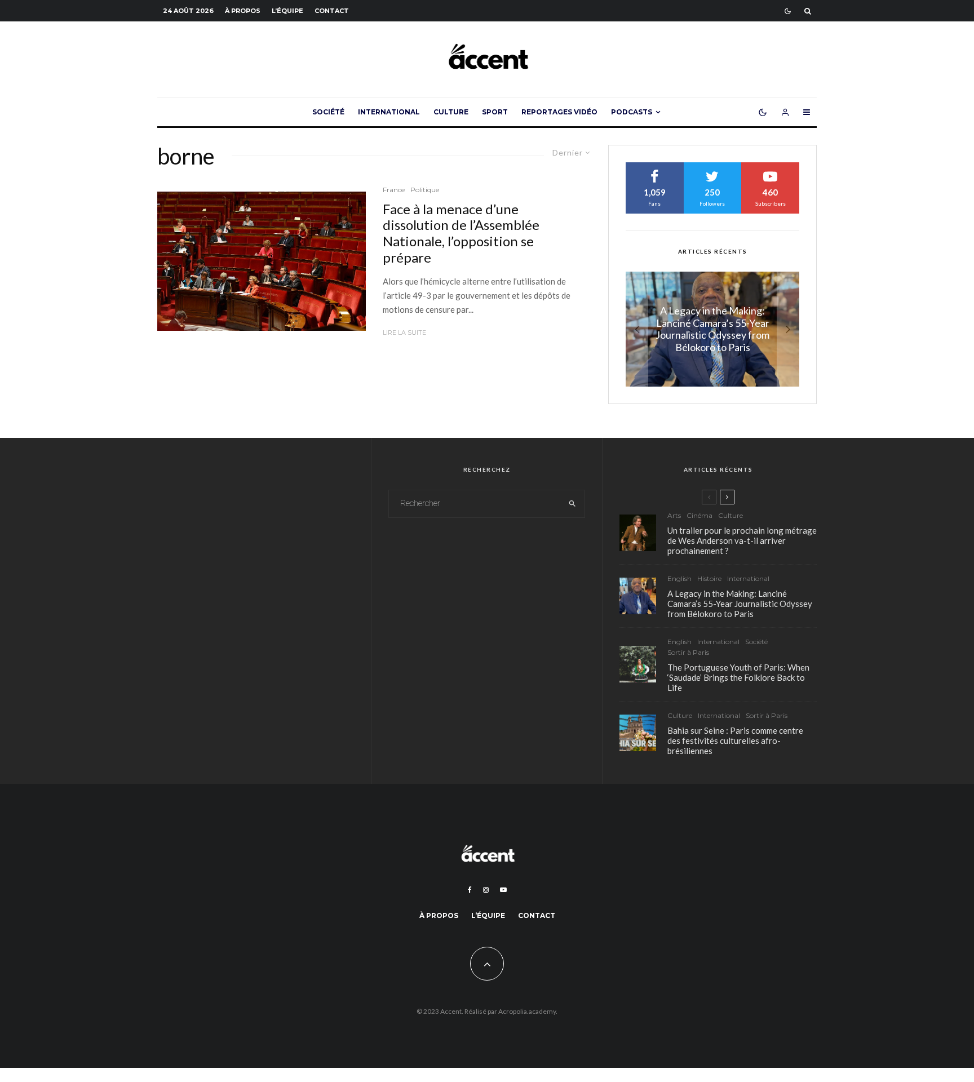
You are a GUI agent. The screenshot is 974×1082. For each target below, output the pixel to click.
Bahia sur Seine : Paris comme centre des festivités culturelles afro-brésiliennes (735, 740)
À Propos (242, 11)
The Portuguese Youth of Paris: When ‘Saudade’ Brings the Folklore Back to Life (738, 677)
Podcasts (631, 112)
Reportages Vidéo (559, 112)
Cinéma (699, 515)
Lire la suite (404, 332)
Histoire (709, 578)
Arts (674, 515)
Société (328, 112)
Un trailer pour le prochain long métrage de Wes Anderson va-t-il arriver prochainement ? (742, 540)
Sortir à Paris (688, 652)
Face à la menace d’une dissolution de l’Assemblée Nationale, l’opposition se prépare (461, 233)
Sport (495, 112)
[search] (572, 503)
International (389, 112)
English (679, 578)
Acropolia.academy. (527, 1011)
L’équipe (287, 11)
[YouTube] (503, 889)
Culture (450, 112)
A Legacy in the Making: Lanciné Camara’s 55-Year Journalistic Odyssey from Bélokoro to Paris (739, 603)
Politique (424, 189)
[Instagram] (485, 889)
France (394, 189)
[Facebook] (469, 889)
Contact (332, 11)
